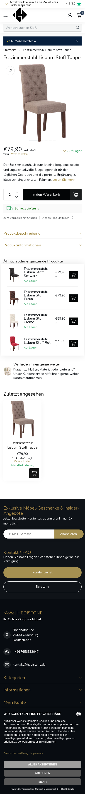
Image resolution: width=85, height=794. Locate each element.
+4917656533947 (26, 652)
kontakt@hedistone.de (29, 664)
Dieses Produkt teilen (56, 218)
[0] (79, 14)
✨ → (21, 41)
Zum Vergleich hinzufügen (20, 218)
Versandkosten (19, 154)
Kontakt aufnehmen (27, 378)
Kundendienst (42, 572)
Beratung (42, 587)
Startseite (10, 50)
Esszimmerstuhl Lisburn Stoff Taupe (47, 50)
